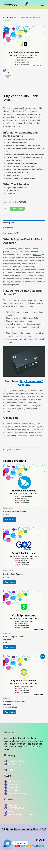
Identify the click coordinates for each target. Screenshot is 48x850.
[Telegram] (7, 843)
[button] (42, 4)
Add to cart (18, 209)
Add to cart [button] (10, 519)
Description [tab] (8, 223)
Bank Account (15, 17)
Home (5, 17)
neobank (37, 255)
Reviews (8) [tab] (8, 227)
